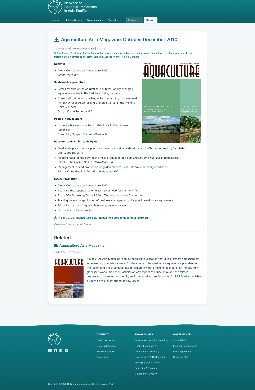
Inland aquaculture (152, 53)
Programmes (94, 20)
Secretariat (103, 357)
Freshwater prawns (101, 53)
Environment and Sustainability (151, 340)
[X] (66, 350)
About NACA (179, 340)
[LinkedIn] (60, 350)
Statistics (113, 20)
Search (150, 20)
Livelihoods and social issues (179, 53)
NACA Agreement (182, 351)
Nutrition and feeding (81, 57)
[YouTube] (50, 350)
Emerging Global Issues (147, 362)
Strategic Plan (180, 357)
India (139, 53)
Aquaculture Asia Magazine (81, 245)
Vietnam (134, 57)
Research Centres (106, 351)
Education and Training (116, 57)
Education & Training (146, 368)
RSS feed (181, 276)
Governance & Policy (146, 373)
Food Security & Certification (150, 357)
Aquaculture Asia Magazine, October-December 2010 (119, 39)
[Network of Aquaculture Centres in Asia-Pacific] (70, 339)
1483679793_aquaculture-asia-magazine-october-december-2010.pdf (103, 217)
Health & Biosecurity (146, 346)
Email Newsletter (106, 340)
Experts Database (106, 346)
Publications (73, 20)
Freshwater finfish (80, 53)
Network (54, 20)
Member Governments (185, 346)
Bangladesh (63, 53)
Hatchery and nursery (124, 53)
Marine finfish (61, 57)
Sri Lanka (98, 57)
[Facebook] (55, 350)
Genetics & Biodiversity (147, 351)
